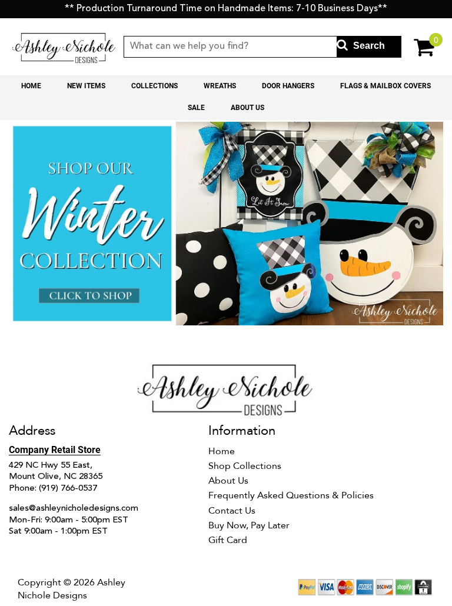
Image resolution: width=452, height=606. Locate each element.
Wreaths (220, 86)
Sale (196, 108)
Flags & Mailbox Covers (385, 86)
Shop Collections (244, 466)
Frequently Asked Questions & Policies (291, 495)
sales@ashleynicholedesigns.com (73, 508)
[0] (419, 47)
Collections (154, 86)
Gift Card (227, 540)
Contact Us (231, 510)
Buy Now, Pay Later (249, 525)
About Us (247, 108)
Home (31, 86)
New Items (86, 86)
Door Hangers (288, 86)
